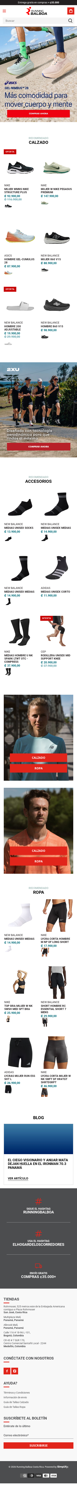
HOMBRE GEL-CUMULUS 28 (19, 261)
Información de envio (15, 1397)
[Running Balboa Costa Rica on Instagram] (14, 1371)
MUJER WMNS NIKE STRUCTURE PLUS (16, 191)
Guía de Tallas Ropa (14, 1407)
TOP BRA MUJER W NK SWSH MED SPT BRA (18, 1007)
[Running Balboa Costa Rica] (38, 11)
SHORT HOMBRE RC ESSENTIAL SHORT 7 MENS (53, 1009)
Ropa (39, 768)
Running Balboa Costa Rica (30, 1467)
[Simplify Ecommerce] (63, 1467)
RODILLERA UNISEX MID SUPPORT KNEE (55, 657)
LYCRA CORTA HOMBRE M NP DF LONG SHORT (55, 940)
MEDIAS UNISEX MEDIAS (56, 527)
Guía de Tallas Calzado (16, 1402)
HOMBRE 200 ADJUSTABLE (12, 328)
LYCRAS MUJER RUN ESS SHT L (19, 1077)
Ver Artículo (18, 1178)
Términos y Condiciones (17, 1392)
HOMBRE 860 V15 (52, 326)
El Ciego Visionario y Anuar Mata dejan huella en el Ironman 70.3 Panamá (38, 1164)
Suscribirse (39, 1445)
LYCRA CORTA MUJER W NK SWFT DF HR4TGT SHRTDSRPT (56, 1079)
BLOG (38, 1117)
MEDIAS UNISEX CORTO (55, 591)
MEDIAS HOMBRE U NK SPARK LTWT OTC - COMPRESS (18, 658)
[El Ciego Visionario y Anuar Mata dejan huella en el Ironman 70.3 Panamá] (38, 1139)
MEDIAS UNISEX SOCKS (18, 527)
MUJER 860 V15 (51, 259)
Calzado (38, 758)
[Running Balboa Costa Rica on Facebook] (7, 1371)
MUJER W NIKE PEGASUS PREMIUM (56, 191)
